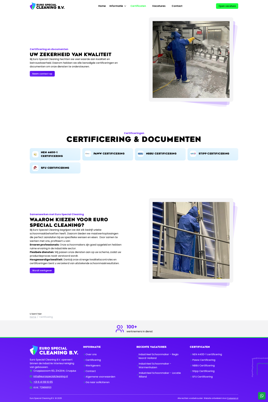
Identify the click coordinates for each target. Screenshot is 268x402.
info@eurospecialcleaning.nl (51, 376)
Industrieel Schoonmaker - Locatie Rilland (160, 374)
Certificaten (138, 6)
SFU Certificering (202, 376)
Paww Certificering (203, 360)
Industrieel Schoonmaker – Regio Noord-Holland (158, 356)
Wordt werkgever (42, 270)
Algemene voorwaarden (100, 376)
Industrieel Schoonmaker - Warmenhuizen (155, 365)
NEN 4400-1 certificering (207, 354)
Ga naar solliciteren (97, 382)
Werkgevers (93, 365)
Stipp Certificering (203, 371)
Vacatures (158, 6)
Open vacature (227, 6)
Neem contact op (42, 73)
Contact (177, 6)
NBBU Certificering (203, 365)
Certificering (93, 360)
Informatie (116, 6)
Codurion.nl (232, 398)
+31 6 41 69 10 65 (43, 382)
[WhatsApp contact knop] (262, 396)
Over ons (91, 354)
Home (102, 6)
